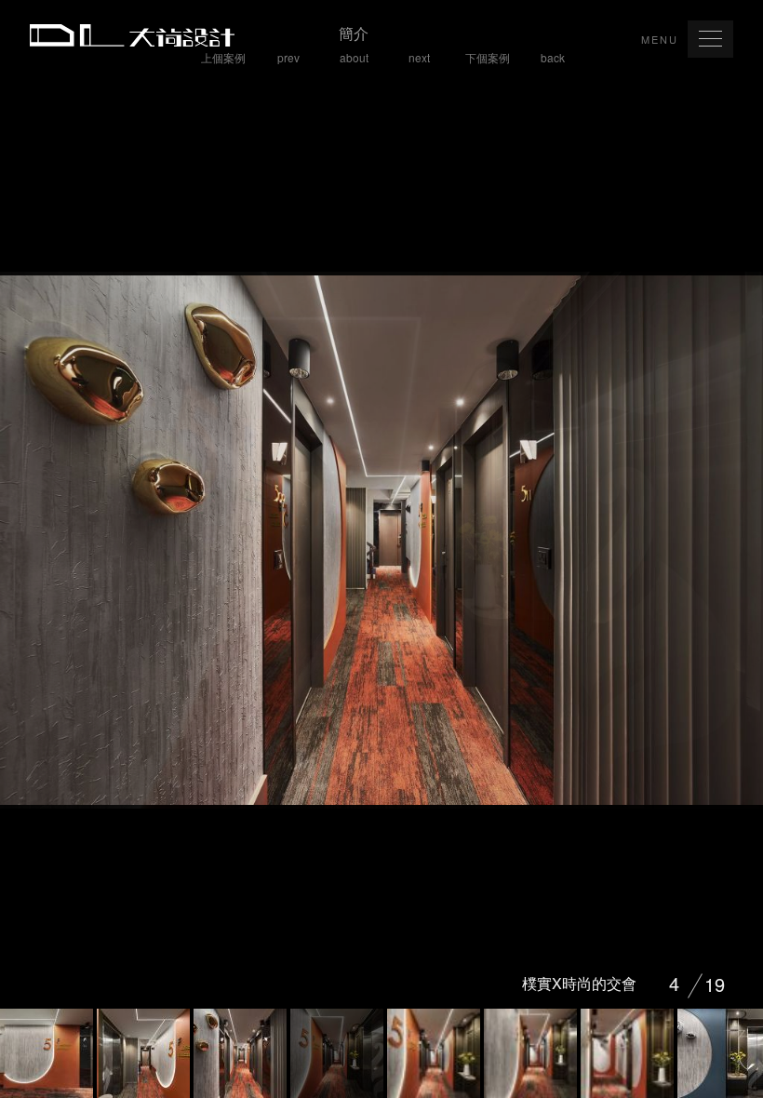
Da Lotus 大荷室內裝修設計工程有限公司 (132, 35)
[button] (710, 39)
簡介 (353, 43)
